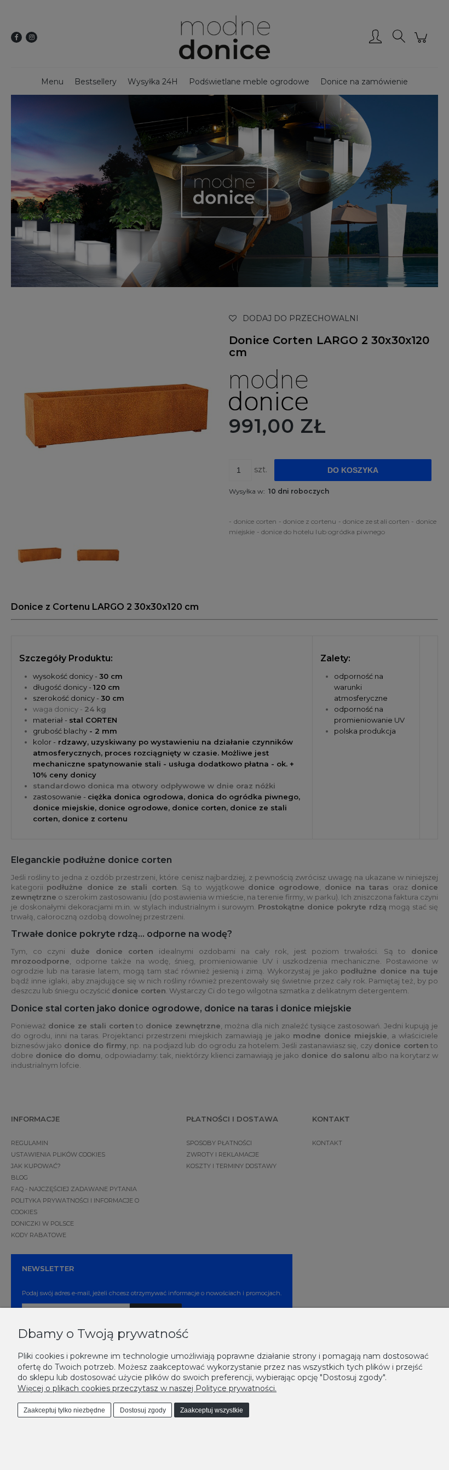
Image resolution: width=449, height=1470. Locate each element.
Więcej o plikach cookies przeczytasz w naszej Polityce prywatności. (147, 1388)
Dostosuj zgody (143, 1410)
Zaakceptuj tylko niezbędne (64, 1410)
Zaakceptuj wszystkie (211, 1410)
